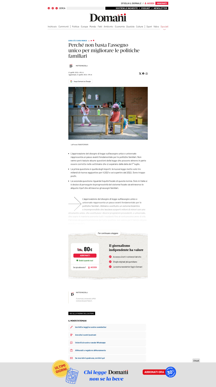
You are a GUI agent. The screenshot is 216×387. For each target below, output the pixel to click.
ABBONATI (85, 255)
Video (156, 26)
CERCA (62, 8)
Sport (149, 26)
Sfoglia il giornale (131, 3)
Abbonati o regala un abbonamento (90, 350)
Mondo (93, 26)
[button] (140, 74)
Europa (84, 26)
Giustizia (130, 26)
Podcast (145, 8)
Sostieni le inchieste (127, 8)
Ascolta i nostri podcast (85, 335)
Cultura (139, 26)
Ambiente (108, 26)
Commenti (63, 26)
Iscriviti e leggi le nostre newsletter (90, 327)
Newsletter (160, 8)
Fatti (100, 26)
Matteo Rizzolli (82, 66)
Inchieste (52, 26)
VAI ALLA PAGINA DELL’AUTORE (82, 313)
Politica (75, 26)
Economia (120, 26)
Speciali (164, 26)
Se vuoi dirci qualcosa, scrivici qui (90, 358)
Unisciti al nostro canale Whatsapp (90, 342)
